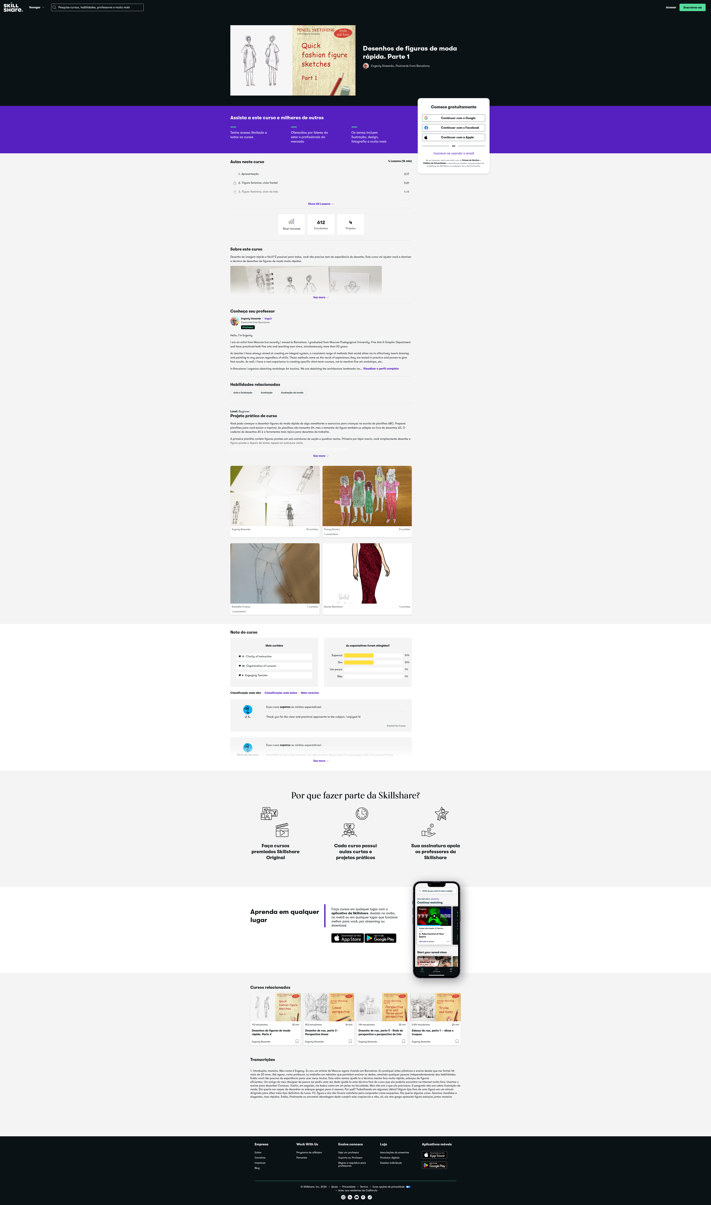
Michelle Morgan (248, 755)
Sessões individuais (391, 1162)
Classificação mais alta (245, 693)
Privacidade (349, 1186)
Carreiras (260, 1157)
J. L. (248, 716)
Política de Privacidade (434, 163)
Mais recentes (309, 693)
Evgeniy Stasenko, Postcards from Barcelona (400, 66)
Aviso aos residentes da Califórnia (357, 1190)
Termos (364, 1186)
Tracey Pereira (332, 529)
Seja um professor (348, 1152)
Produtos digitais (389, 1157)
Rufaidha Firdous (241, 606)
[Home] (13, 7)
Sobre (258, 1152)
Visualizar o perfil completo (381, 368)
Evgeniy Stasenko (256, 318)
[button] (43, 6)
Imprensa (260, 1162)
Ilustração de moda (292, 392)
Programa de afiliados (309, 1152)
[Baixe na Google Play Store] (381, 938)
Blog (257, 1168)
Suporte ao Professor (350, 1157)
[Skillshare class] (275, 1007)
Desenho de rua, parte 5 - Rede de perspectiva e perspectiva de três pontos (380, 1034)
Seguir (268, 318)
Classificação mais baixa (280, 693)
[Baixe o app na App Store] (439, 1155)
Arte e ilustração (242, 392)
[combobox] (97, 7)
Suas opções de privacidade (389, 1186)
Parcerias (301, 1157)
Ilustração (267, 392)
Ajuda (334, 1186)
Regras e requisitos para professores (352, 1164)
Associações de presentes (394, 1152)
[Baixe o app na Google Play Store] (439, 1165)
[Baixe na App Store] (346, 938)
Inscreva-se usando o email (453, 153)
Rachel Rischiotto (333, 606)
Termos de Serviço (470, 160)
